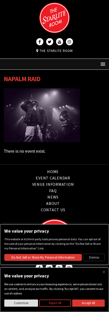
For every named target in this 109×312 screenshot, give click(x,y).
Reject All (55, 303)
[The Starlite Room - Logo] (54, 29)
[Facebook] (39, 41)
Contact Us (53, 209)
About (53, 203)
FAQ (53, 190)
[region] (54, 289)
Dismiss (94, 257)
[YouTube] (59, 41)
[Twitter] (49, 41)
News (53, 197)
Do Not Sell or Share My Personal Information (43, 257)
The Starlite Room (56, 51)
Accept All (88, 303)
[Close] (104, 272)
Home (53, 172)
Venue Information (53, 184)
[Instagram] (69, 41)
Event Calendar (53, 177)
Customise (21, 303)
